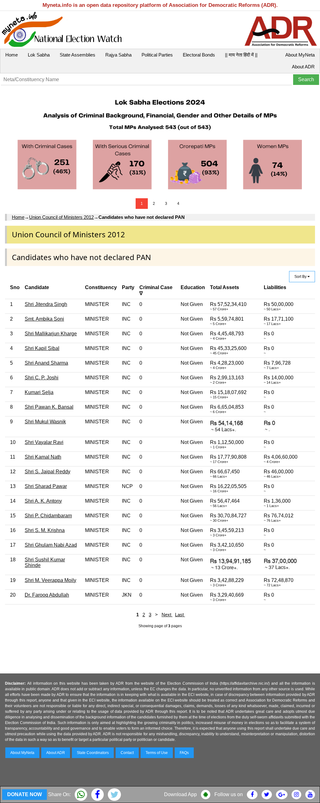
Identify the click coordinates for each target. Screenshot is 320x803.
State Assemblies (77, 54)
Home (11, 54)
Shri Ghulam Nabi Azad (51, 545)
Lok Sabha (39, 54)
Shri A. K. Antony (43, 501)
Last (180, 614)
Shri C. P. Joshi (41, 377)
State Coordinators (93, 753)
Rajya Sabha (118, 54)
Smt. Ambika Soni (44, 319)
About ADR (303, 66)
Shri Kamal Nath (43, 457)
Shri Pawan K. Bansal (49, 407)
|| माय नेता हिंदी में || (241, 54)
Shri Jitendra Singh (46, 304)
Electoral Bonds (199, 54)
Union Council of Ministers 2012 (61, 217)
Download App (180, 794)
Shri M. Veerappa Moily (50, 580)
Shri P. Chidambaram (48, 515)
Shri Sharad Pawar (46, 486)
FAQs (184, 753)
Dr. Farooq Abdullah (47, 595)
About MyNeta (300, 54)
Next (167, 614)
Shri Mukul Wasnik (45, 421)
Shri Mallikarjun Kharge (51, 333)
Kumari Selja (39, 392)
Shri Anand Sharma (46, 363)
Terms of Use (157, 753)
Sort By (301, 276)
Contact (127, 753)
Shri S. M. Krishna (45, 530)
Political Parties (157, 54)
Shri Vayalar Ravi (44, 442)
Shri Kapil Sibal (42, 348)
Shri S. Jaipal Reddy (47, 471)
